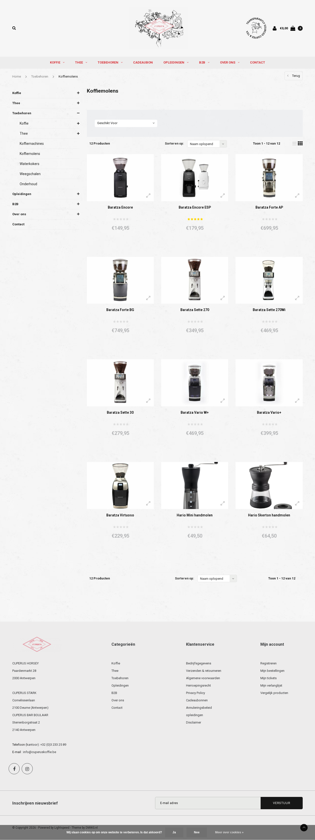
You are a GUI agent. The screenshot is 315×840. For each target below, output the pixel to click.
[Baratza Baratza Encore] (120, 177)
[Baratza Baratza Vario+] (269, 382)
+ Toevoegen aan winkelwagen (117, 246)
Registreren (268, 663)
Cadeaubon (143, 62)
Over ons (227, 62)
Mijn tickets (268, 678)
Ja (174, 832)
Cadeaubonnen (197, 700)
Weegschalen (30, 174)
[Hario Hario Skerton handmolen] (269, 485)
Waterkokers (29, 164)
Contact (257, 62)
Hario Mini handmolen (195, 515)
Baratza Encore (120, 207)
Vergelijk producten (274, 693)
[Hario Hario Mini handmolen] (194, 485)
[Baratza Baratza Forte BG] (120, 280)
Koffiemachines (32, 144)
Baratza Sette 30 (120, 412)
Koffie (55, 62)
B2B (202, 62)
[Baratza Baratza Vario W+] (194, 382)
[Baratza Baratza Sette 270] (194, 280)
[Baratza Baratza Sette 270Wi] (269, 280)
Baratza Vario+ (269, 412)
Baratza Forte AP (269, 207)
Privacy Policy (195, 693)
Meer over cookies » (229, 832)
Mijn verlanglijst (271, 685)
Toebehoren (108, 62)
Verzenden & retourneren (203, 671)
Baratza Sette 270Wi (269, 310)
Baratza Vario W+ (195, 412)
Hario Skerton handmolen (269, 515)
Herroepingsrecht (198, 685)
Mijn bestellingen (272, 671)
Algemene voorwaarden (203, 678)
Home (16, 76)
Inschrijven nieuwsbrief (35, 803)
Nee (197, 832)
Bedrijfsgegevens (198, 663)
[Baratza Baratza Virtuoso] (120, 485)
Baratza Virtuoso (120, 515)
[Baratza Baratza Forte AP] (269, 177)
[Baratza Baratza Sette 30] (120, 382)
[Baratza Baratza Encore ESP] (194, 177)
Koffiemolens (68, 76)
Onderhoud (28, 184)
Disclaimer (193, 722)
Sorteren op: (174, 143)
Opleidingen (173, 62)
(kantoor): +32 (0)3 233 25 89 (46, 744)
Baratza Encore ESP (195, 207)
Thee (79, 62)
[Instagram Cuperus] (27, 768)
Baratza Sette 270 (194, 310)
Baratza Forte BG (120, 310)
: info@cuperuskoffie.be (39, 752)
